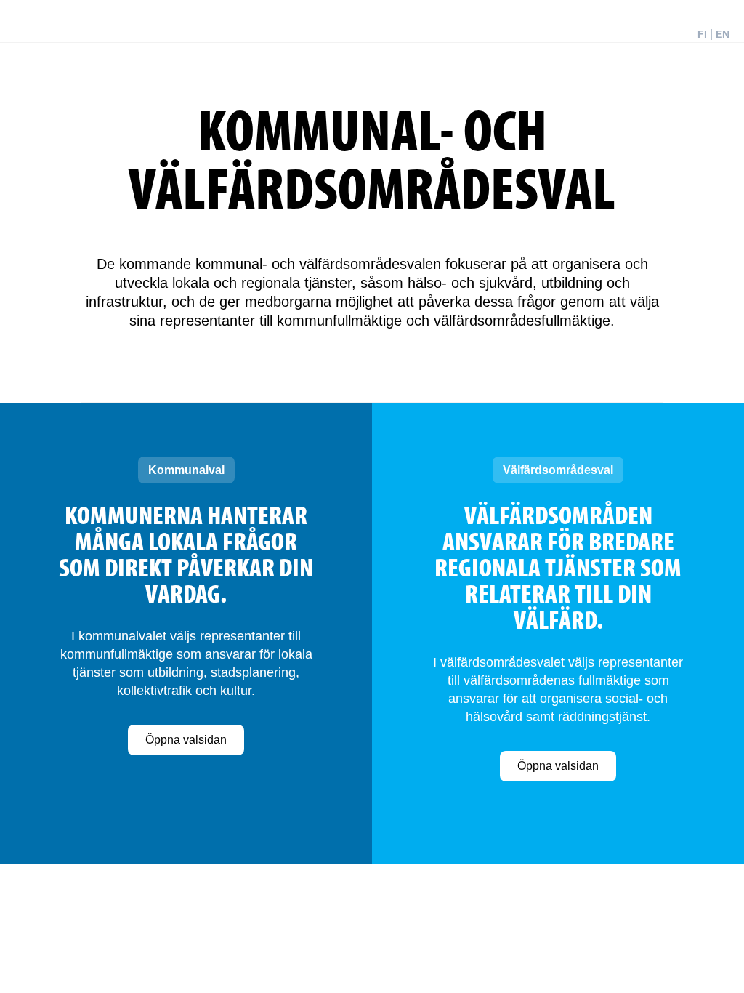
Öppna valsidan (186, 739)
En (722, 34)
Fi (702, 34)
